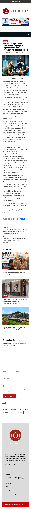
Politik (4, 416)
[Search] (28, 34)
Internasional (24, 409)
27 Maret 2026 (15, 303)
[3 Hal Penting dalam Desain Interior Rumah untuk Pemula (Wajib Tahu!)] (15, 288)
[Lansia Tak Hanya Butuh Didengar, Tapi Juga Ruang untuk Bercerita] (15, 261)
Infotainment (14, 409)
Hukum (18, 406)
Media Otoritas (7, 52)
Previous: (15, 230)
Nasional (20, 412)
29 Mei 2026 (14, 276)
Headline (12, 406)
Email (18, 371)
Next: (15, 239)
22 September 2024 (16, 52)
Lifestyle (5, 41)
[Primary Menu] (3, 34)
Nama (5, 371)
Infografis (5, 409)
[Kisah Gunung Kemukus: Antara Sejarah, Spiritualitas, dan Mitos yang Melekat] (15, 316)
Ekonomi (5, 406)
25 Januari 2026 (15, 331)
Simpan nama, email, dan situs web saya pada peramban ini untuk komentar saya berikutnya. (14, 389)
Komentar (6, 349)
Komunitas (5, 412)
